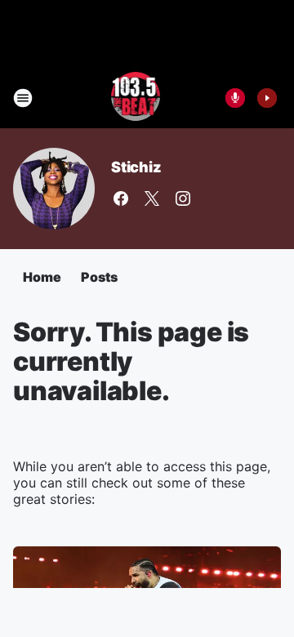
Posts (99, 277)
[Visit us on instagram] (183, 198)
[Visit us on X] (152, 198)
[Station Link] (136, 98)
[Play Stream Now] (267, 98)
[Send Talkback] (235, 98)
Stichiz (136, 167)
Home (42, 277)
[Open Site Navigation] (23, 98)
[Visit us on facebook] (121, 198)
